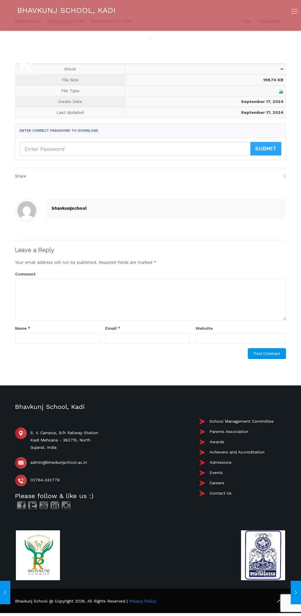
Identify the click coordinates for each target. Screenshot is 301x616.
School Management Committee (242, 421)
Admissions (221, 462)
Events (216, 472)
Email (112, 328)
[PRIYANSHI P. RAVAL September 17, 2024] (5, 592)
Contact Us (221, 493)
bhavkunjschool (69, 208)
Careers (217, 482)
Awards (217, 441)
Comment (25, 274)
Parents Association (229, 431)
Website (204, 328)
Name (22, 328)
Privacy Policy (142, 601)
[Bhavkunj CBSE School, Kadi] (26, 76)
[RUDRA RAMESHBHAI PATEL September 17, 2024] (296, 592)
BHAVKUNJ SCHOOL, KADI (66, 10)
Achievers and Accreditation (237, 452)
